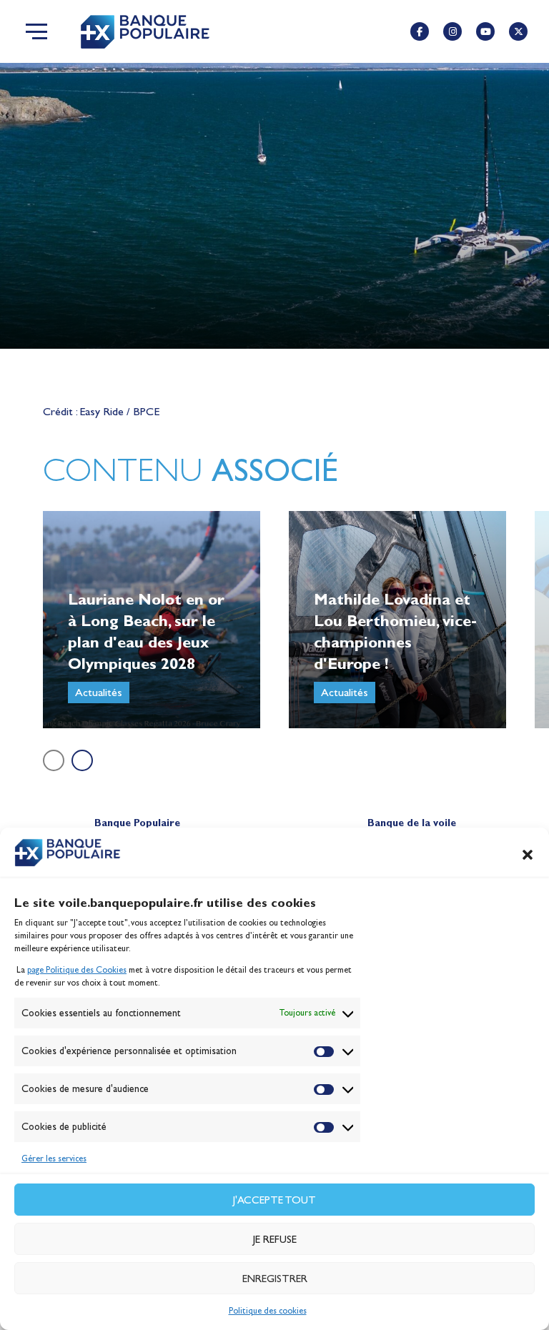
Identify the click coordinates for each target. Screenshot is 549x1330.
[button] (527, 855)
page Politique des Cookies (77, 970)
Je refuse (275, 1239)
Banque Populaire (137, 823)
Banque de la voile (411, 823)
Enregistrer (274, 1278)
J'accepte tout (274, 1199)
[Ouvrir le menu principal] (36, 31)
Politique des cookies (268, 1311)
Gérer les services (53, 1158)
